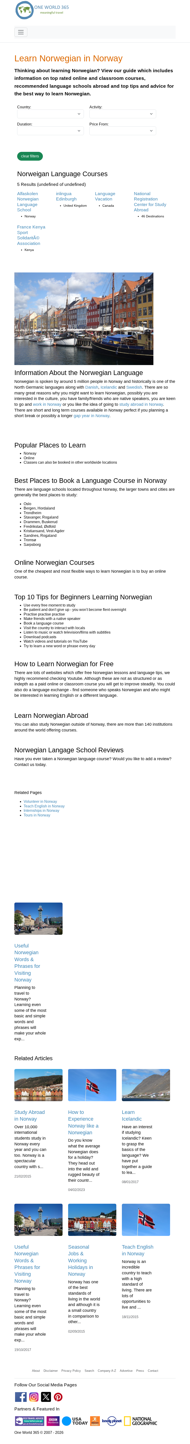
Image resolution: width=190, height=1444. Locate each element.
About (36, 1370)
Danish (91, 387)
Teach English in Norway (44, 806)
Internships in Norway (41, 811)
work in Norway (47, 404)
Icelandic (109, 387)
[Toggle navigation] (20, 32)
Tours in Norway (37, 815)
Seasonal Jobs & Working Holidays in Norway (80, 1260)
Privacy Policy (71, 1370)
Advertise (126, 1370)
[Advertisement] (95, 857)
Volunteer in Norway (40, 801)
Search (89, 1370)
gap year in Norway (91, 415)
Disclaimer (51, 1370)
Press (140, 1370)
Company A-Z (107, 1370)
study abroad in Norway (141, 404)
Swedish (134, 387)
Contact (153, 1370)
